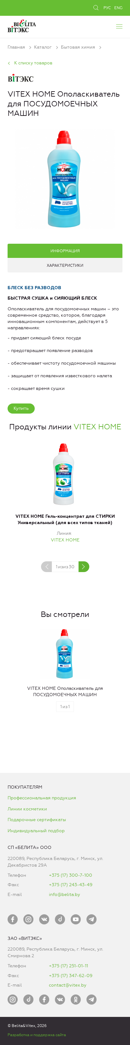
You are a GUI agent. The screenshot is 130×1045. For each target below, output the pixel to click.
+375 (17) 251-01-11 (68, 966)
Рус (107, 8)
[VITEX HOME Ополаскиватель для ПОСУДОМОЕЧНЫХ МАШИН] (65, 178)
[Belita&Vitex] (22, 25)
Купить (21, 408)
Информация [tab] (65, 251)
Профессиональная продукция (42, 798)
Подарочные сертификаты (37, 819)
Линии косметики (27, 809)
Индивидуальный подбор (36, 830)
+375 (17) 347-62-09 (70, 975)
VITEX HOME (97, 426)
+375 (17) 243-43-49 (70, 884)
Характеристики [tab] (65, 265)
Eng (118, 8)
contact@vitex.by (67, 985)
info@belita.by (64, 894)
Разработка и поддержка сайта (37, 1035)
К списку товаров (33, 63)
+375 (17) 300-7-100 (70, 875)
